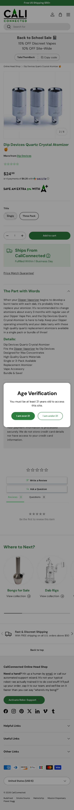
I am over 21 (23, 415)
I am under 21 (50, 415)
